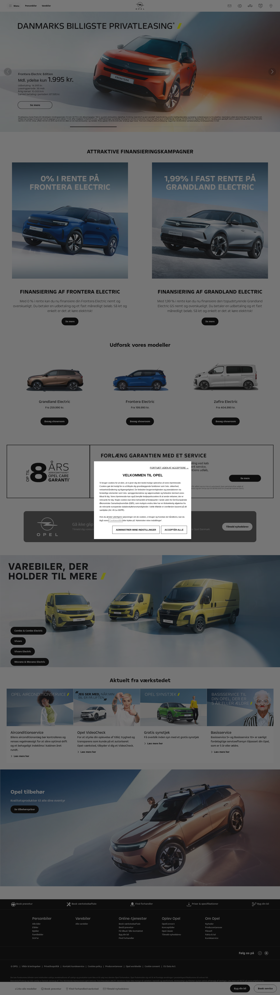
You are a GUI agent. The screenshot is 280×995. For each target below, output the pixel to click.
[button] (169, 468)
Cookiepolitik (115, 520)
